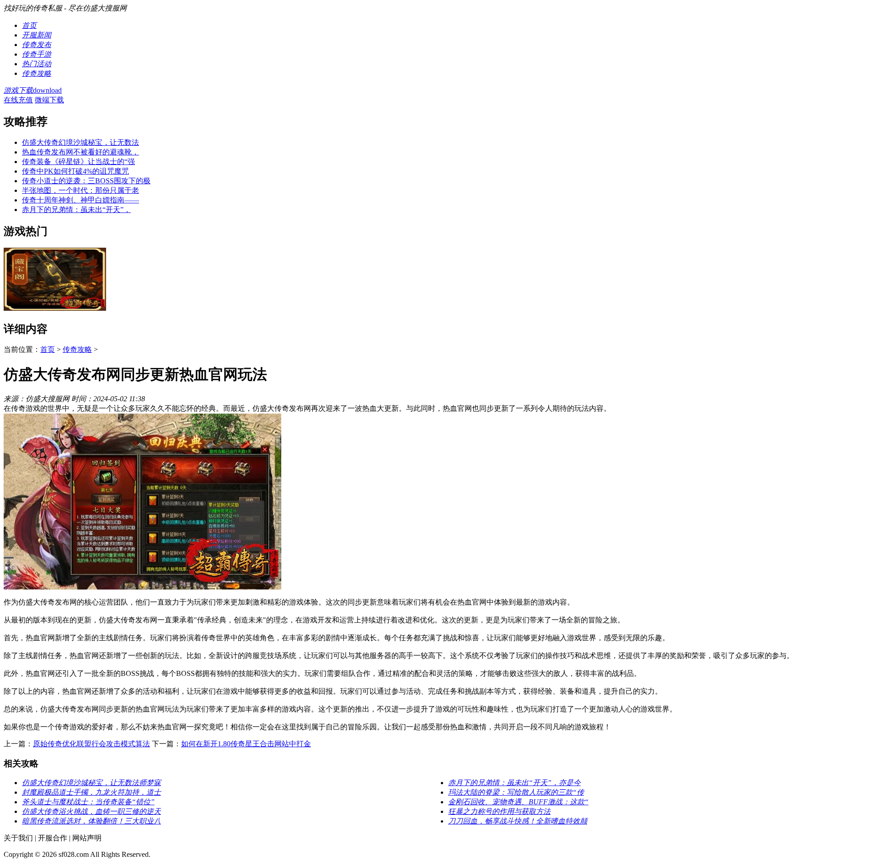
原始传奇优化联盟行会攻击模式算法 (91, 744)
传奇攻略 (77, 349)
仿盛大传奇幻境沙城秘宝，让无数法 (80, 142)
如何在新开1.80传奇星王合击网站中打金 (246, 744)
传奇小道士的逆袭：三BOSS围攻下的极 (86, 181)
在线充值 (18, 100)
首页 (47, 349)
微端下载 (49, 100)
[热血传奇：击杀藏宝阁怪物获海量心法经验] (55, 308)
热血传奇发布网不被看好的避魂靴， (80, 152)
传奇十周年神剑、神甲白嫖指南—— (80, 200)
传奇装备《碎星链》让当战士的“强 (78, 161)
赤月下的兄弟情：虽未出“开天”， (76, 209)
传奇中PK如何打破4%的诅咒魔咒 (75, 171)
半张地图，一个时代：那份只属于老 (80, 190)
